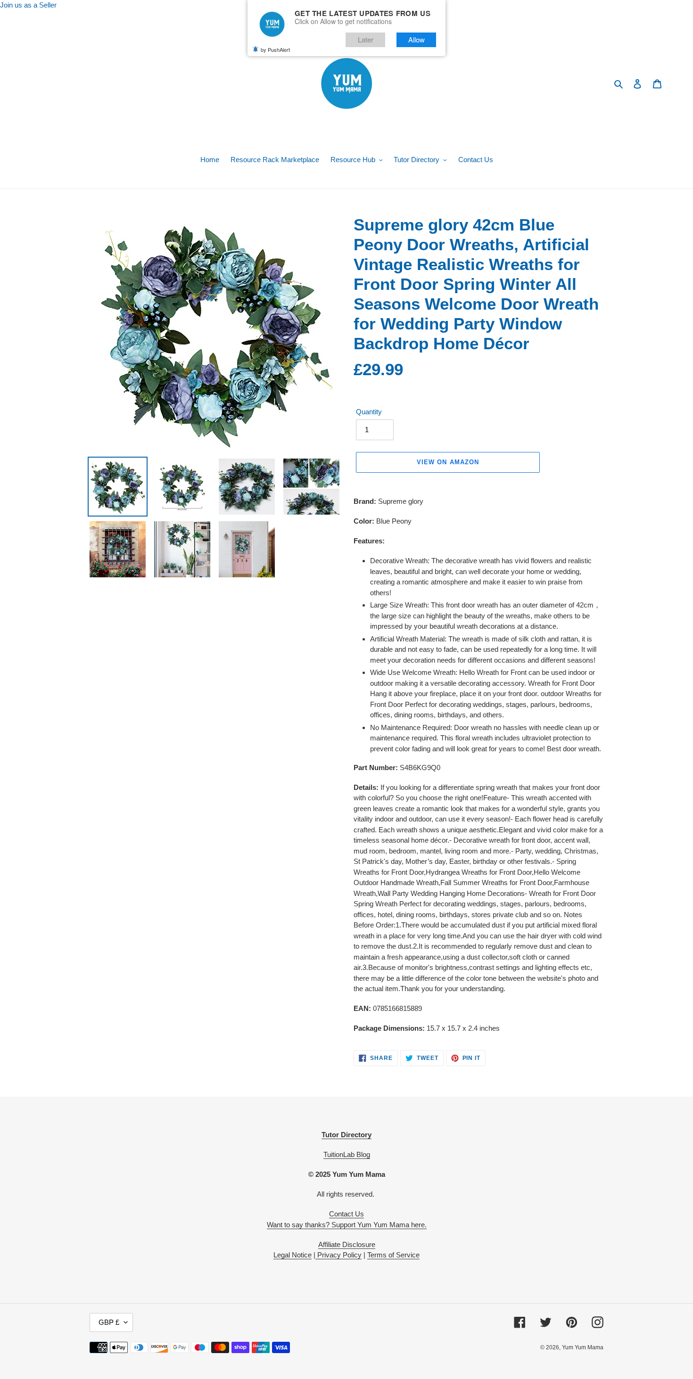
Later (365, 39)
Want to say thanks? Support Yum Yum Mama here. (347, 1225)
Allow (416, 39)
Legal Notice (292, 1255)
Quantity (369, 412)
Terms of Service (393, 1255)
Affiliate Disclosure (346, 1244)
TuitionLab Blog (346, 1154)
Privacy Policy (338, 1255)
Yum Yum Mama (582, 1347)
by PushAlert (275, 49)
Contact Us (346, 1214)
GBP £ (109, 1322)
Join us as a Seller (28, 5)
